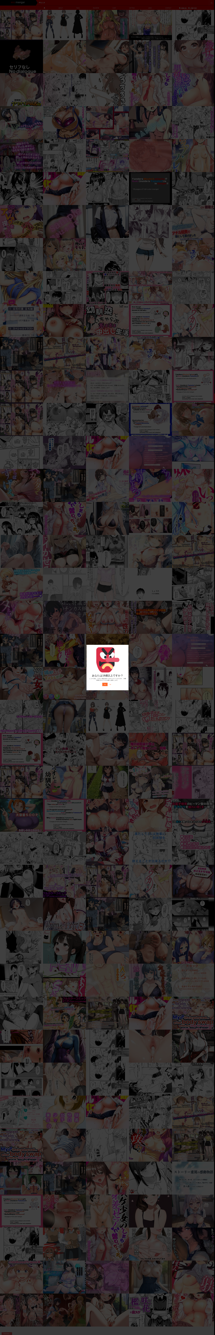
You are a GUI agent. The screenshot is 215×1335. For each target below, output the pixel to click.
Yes (105, 684)
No (110, 684)
